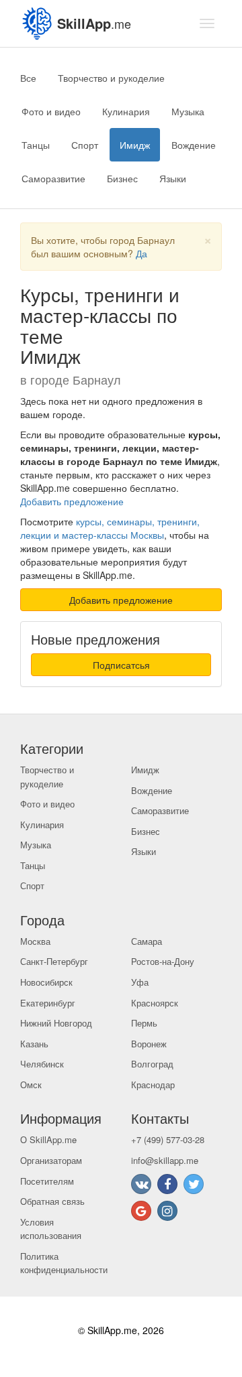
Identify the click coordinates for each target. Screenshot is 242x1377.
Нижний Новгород (56, 1023)
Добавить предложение (72, 501)
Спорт (84, 144)
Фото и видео (51, 111)
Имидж (135, 144)
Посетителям (47, 1181)
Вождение (193, 144)
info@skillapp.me (164, 1160)
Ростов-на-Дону (162, 961)
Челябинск (42, 1063)
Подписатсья (121, 664)
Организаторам (51, 1160)
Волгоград (152, 1063)
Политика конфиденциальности (64, 1263)
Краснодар (153, 1084)
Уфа (140, 982)
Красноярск (154, 1002)
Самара (146, 941)
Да (141, 253)
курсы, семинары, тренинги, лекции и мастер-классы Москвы (110, 528)
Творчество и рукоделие (111, 77)
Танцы (36, 144)
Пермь (144, 1023)
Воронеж (149, 1043)
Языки (172, 178)
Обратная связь (52, 1201)
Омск (31, 1084)
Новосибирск (46, 982)
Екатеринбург (47, 1002)
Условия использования (50, 1229)
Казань (34, 1043)
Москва (35, 941)
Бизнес (122, 178)
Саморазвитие (53, 178)
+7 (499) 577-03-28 (167, 1139)
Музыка (187, 111)
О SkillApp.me (48, 1139)
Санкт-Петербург (54, 961)
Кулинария (126, 111)
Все (28, 77)
